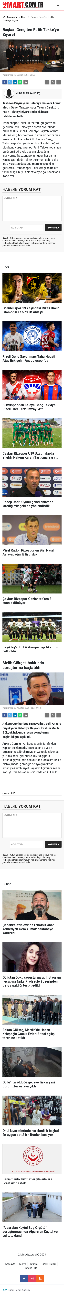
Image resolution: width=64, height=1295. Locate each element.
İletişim (34, 1264)
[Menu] (58, 4)
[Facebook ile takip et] (24, 1278)
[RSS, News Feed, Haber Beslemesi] (40, 1278)
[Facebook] (4, 82)
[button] (47, 82)
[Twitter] (10, 82)
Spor (23, 17)
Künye (22, 1264)
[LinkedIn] (15, 82)
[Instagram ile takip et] (32, 1278)
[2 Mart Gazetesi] (22, 4)
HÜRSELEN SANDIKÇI (28, 93)
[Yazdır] (25, 82)
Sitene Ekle (31, 1268)
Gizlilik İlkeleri (49, 1264)
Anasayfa (11, 17)
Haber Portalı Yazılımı (19, 1290)
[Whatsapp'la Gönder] (20, 82)
